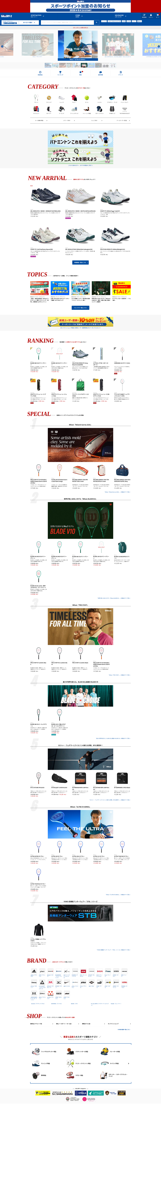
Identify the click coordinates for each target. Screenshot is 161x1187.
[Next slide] (159, 46)
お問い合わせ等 (119, 16)
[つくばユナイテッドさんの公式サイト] (96, 1093)
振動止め (139, 21)
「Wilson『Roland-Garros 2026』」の (117, 492)
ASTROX (128, 21)
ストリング (104, 21)
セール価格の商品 (39, 120)
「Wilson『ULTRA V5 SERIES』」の (117, 894)
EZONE (123, 21)
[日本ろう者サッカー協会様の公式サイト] (111, 1093)
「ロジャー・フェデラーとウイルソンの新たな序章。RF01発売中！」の (109, 799)
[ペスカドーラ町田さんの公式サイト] (42, 1093)
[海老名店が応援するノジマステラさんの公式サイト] (81, 1093)
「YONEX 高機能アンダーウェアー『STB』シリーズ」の (113, 949)
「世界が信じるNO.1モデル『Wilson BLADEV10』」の (113, 598)
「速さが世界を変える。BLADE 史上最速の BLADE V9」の (112, 738)
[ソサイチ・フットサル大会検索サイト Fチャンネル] (122, 1093)
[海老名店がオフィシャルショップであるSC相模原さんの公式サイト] (62, 1093)
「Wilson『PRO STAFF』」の (119, 675)
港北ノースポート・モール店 (63, 1023)
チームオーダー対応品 (122, 120)
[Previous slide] (2, 46)
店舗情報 (77, 16)
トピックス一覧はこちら (80, 307)
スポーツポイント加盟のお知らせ (80, 27)
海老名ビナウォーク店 (36, 1023)
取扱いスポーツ (36, 16)
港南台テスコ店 (86, 1023)
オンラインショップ (113, 1023)
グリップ (134, 21)
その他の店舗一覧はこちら (124, 1029)
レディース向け (66, 120)
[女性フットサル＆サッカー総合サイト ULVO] (88, 1099)
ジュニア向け (94, 120)
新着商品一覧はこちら (80, 262)
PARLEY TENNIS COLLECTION (114, 21)
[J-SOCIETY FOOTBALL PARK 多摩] (72, 1099)
